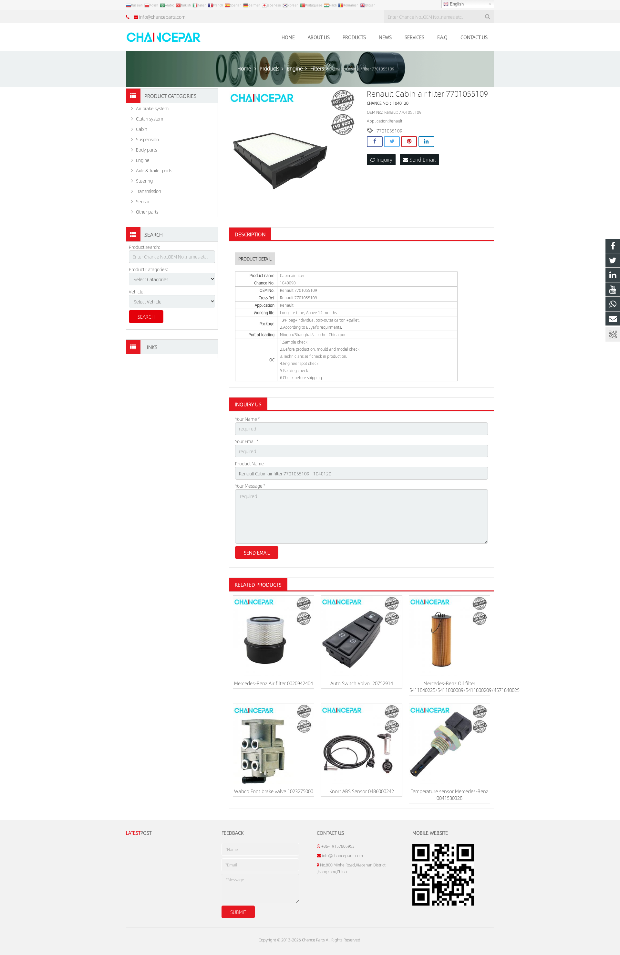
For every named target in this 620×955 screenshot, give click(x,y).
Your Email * (246, 441)
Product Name (249, 463)
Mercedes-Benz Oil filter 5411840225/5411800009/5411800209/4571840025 (464, 686)
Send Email (422, 159)
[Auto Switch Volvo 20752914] (361, 636)
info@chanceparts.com (162, 16)
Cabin (141, 129)
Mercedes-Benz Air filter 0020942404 (273, 683)
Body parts (146, 149)
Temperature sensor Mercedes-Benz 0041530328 (449, 794)
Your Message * (250, 485)
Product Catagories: (148, 269)
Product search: (144, 246)
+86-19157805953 (338, 846)
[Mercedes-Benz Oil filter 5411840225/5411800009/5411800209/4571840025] (449, 636)
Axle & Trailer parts (154, 170)
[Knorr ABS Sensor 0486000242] (361, 744)
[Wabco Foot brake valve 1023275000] (273, 744)
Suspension (147, 139)
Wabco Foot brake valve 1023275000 (273, 791)
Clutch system (149, 118)
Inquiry (383, 159)
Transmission (148, 191)
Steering (144, 180)
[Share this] (375, 141)
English (456, 4)
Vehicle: (137, 291)
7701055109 (389, 130)
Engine (143, 160)
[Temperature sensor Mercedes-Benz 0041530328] (449, 744)
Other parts (147, 211)
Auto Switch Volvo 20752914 (361, 683)
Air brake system (152, 108)
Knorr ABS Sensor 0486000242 (361, 791)
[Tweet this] (392, 141)
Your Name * (247, 418)
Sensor (143, 201)
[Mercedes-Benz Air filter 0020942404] (273, 636)
